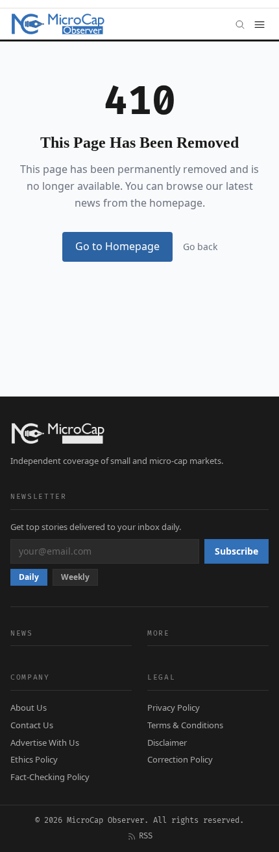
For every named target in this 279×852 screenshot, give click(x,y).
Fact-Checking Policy (50, 777)
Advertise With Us (44, 742)
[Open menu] (259, 24)
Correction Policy (180, 759)
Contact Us (31, 725)
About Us (28, 707)
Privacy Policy (173, 707)
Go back (200, 246)
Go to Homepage (117, 246)
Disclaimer (167, 742)
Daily (29, 576)
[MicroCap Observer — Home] (59, 24)
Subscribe (236, 551)
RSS (145, 836)
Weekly (75, 576)
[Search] (240, 24)
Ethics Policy (34, 759)
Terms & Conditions (185, 725)
